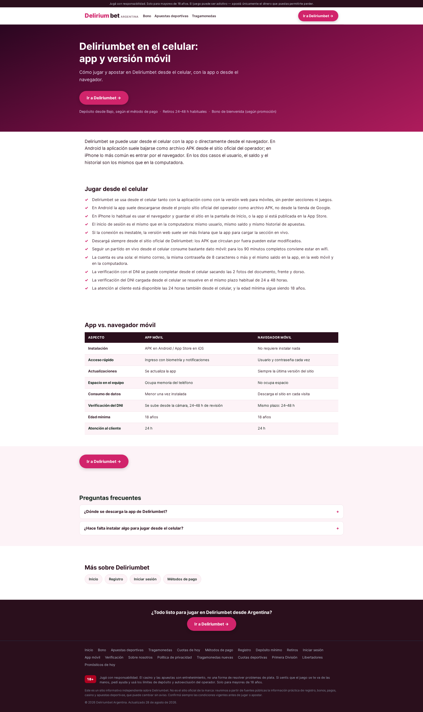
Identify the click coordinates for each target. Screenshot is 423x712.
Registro (116, 579)
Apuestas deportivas (171, 16)
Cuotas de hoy (188, 650)
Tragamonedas (204, 16)
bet (112, 15)
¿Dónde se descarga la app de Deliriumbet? (125, 511)
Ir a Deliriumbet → (318, 16)
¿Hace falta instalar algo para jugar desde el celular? (133, 528)
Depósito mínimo (269, 650)
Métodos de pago (182, 579)
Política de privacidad (174, 657)
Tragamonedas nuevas (215, 657)
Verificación (114, 657)
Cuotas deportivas (252, 657)
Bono (147, 16)
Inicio (93, 579)
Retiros (292, 650)
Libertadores (312, 657)
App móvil (92, 657)
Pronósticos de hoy (100, 665)
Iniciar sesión (145, 579)
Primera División (284, 657)
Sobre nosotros (140, 657)
